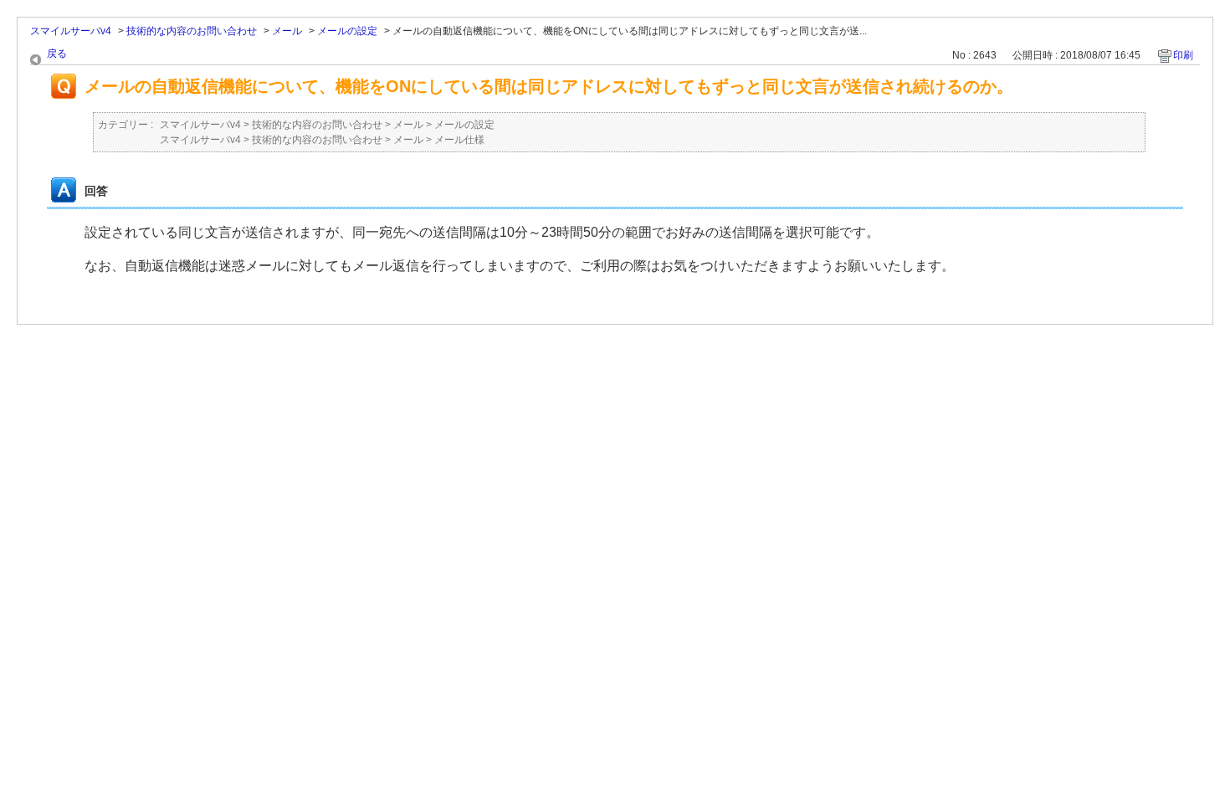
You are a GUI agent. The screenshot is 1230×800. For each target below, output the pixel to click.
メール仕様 (459, 140)
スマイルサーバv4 (70, 31)
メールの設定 (347, 31)
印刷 (1183, 55)
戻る (57, 53)
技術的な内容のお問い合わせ (191, 31)
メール (287, 31)
